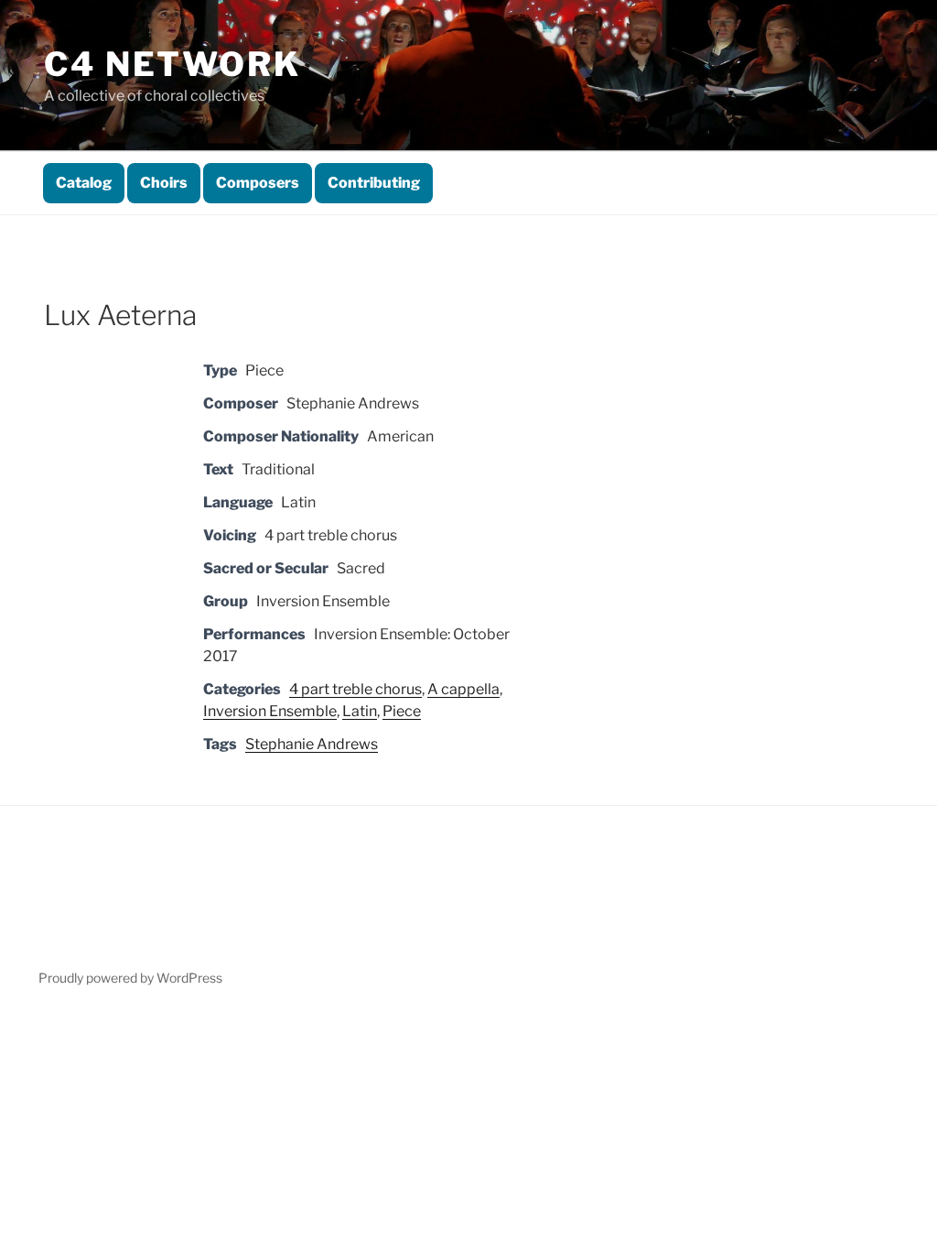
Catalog (84, 182)
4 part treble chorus (355, 689)
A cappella (463, 689)
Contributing (374, 182)
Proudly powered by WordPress (130, 977)
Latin (359, 711)
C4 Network (172, 64)
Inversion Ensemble (270, 711)
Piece (401, 711)
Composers (257, 182)
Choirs (164, 182)
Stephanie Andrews (311, 744)
